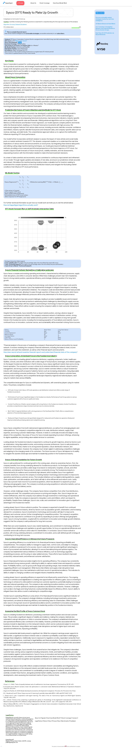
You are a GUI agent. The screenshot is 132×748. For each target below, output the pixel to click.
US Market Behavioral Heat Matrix (105, 24)
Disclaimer (24, 24)
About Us (33, 3)
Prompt (21, 3)
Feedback (73, 721)
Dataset (18, 24)
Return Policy (47, 721)
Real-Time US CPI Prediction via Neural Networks (105, 33)
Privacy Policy (56, 721)
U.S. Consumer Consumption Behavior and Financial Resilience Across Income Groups (105, 28)
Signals (43, 718)
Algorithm (6, 24)
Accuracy (12, 24)
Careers (74, 718)
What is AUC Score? (21, 41)
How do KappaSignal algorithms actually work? (21, 205)
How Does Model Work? (53, 718)
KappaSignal (8, 3)
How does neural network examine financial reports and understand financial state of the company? (40, 352)
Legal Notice (38, 721)
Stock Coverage (45, 3)
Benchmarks (65, 721)
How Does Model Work (60, 3)
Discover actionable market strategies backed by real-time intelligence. (105, 19)
